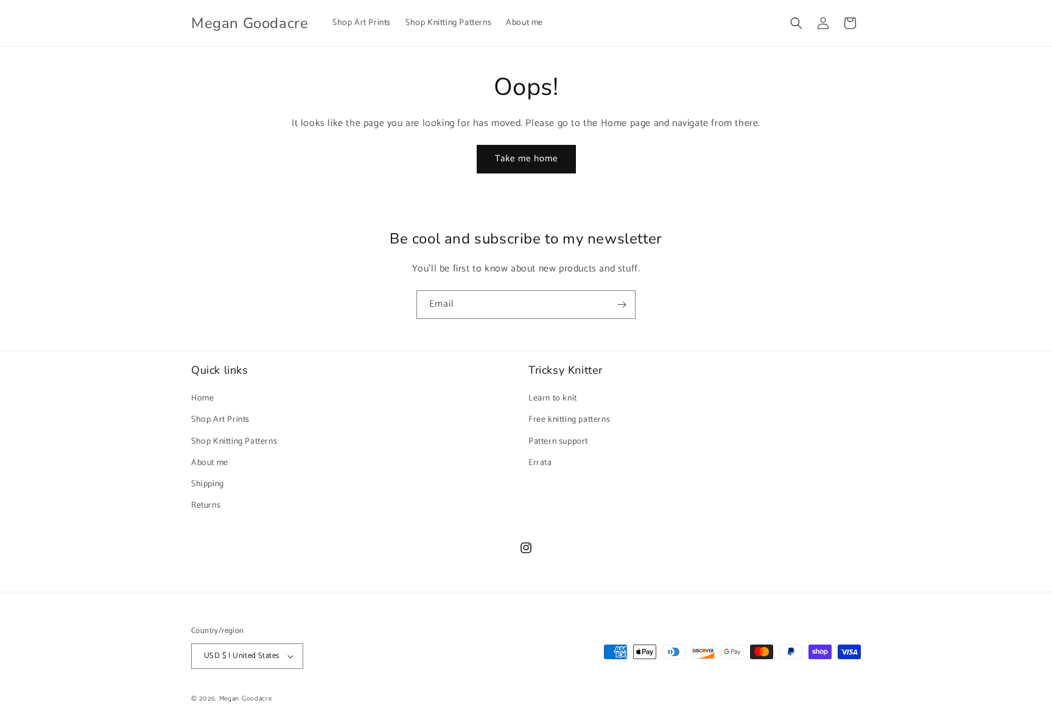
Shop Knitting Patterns (234, 442)
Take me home (526, 158)
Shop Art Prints (220, 420)
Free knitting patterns (569, 420)
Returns (205, 505)
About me (209, 463)
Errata (540, 463)
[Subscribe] (621, 304)
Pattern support (558, 442)
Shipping (207, 484)
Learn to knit (552, 398)
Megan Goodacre (245, 698)
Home (202, 398)
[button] (796, 23)
